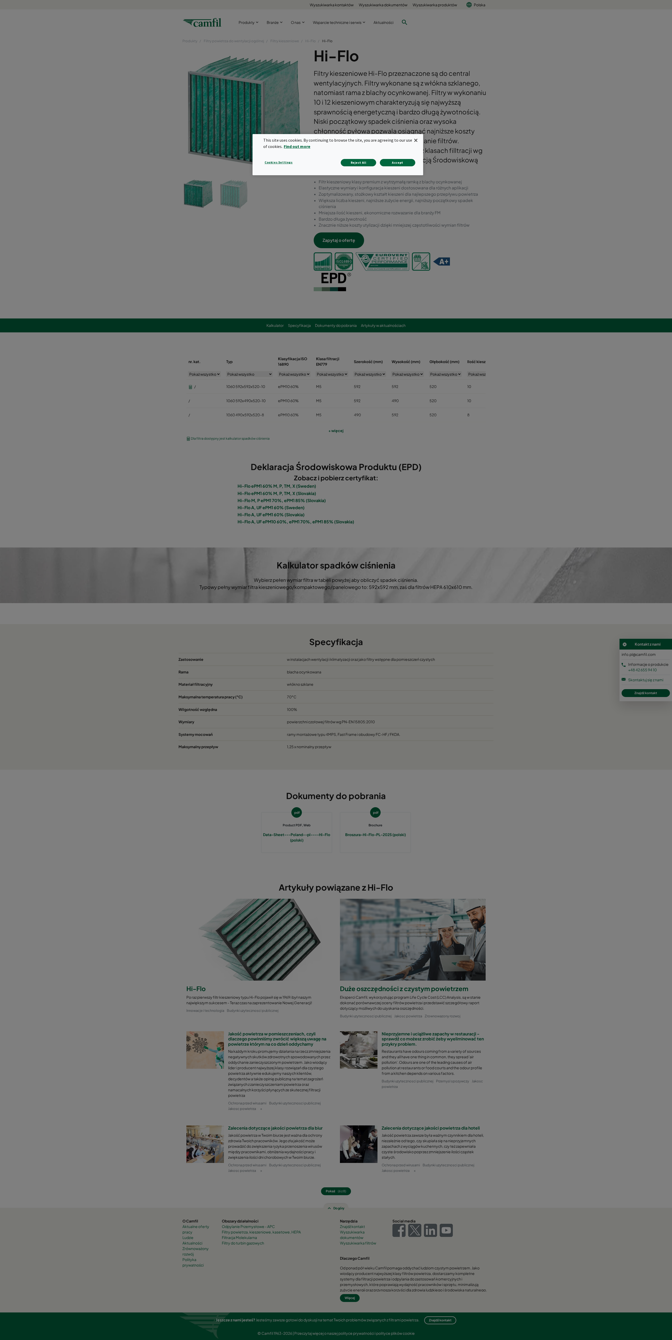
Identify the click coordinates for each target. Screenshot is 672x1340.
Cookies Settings (279, 162)
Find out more (297, 146)
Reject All (358, 162)
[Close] (416, 140)
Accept (397, 162)
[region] (338, 154)
